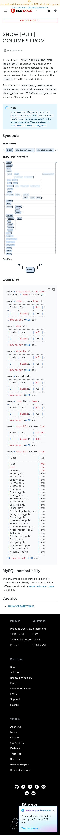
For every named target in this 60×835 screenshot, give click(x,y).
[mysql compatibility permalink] (43, 571)
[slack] (43, 786)
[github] (16, 786)
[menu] (5, 11)
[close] (54, 810)
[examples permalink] (22, 279)
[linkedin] (30, 786)
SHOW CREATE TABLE (21, 606)
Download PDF (15, 50)
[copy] (53, 289)
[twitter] (23, 786)
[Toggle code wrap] (49, 289)
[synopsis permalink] (21, 135)
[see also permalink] (20, 598)
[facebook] (36, 786)
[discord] (26, 793)
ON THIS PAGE (28, 20)
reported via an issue (41, 586)
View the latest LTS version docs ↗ (30, 7)
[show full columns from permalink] (47, 40)
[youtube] (33, 793)
